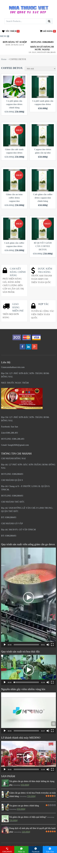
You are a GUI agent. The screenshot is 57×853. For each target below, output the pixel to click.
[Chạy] (4, 644)
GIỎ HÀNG (48, 31)
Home (4, 59)
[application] (28, 597)
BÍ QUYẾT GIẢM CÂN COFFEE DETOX (43, 246)
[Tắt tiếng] (47, 644)
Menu (3, 36)
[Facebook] (22, 346)
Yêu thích (11, 31)
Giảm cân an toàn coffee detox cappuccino (14, 197)
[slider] (26, 644)
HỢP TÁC (43, 304)
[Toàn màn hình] (52, 644)
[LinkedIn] (28, 346)
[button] (28, 597)
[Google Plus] (34, 346)
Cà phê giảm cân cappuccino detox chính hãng (14, 104)
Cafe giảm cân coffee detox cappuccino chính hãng (42, 197)
